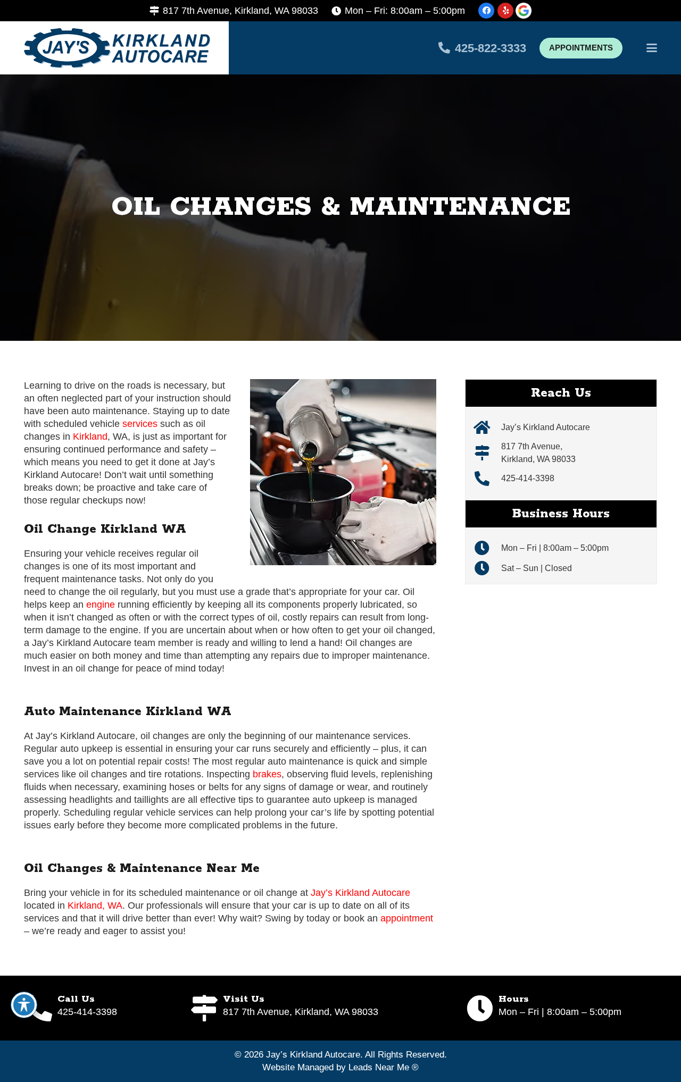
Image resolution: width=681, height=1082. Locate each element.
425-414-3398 (527, 478)
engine (100, 604)
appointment (406, 918)
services (139, 423)
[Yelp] (505, 11)
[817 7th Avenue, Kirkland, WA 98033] (487, 453)
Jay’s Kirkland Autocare (360, 892)
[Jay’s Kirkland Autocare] (487, 427)
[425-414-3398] (487, 478)
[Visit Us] (206, 1008)
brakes (267, 774)
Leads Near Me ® (383, 1067)
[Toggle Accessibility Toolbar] (24, 1005)
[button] (652, 48)
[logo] (117, 48)
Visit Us (243, 999)
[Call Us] (40, 1008)
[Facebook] (486, 11)
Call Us (76, 999)
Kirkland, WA (95, 905)
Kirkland (90, 436)
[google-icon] (523, 11)
